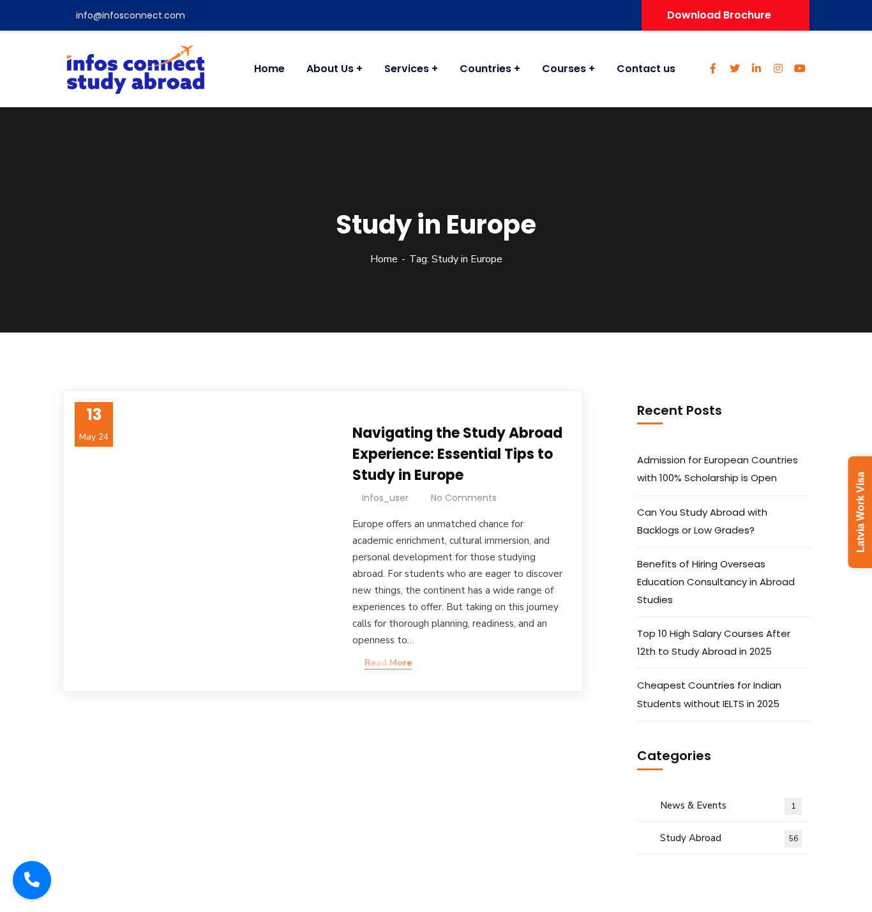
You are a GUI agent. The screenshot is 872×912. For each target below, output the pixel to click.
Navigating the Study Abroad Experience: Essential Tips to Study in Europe (457, 454)
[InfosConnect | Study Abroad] (131, 69)
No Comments (464, 497)
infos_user (385, 497)
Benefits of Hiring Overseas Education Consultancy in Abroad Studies (716, 581)
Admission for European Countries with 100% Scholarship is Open (717, 468)
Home (384, 259)
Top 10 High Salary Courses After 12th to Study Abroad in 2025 (713, 642)
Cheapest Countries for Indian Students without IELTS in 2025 (709, 694)
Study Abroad (729, 838)
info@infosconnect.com (130, 15)
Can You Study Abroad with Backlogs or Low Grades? (702, 521)
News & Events (727, 805)
